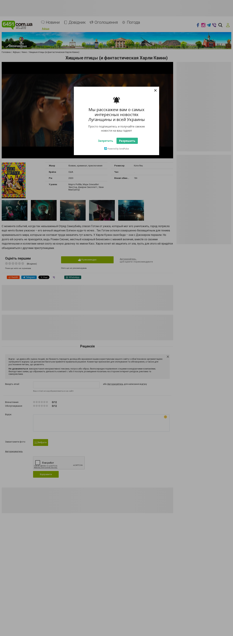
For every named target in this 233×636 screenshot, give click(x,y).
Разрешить (127, 149)
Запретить (105, 149)
